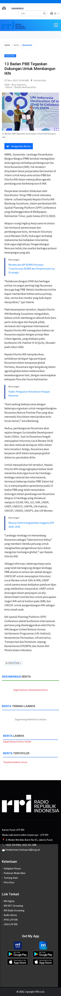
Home (7, 45)
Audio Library (10, 915)
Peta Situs (9, 882)
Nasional (10, 55)
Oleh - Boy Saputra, (15, 84)
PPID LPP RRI (11, 919)
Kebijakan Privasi (12, 868)
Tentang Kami (11, 877)
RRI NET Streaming (13, 905)
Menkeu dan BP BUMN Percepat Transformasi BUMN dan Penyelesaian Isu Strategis (31, 268)
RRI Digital (9, 901)
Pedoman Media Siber (15, 873)
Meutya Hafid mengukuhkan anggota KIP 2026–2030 (31, 524)
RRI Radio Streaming (14, 910)
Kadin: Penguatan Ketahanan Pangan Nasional (29, 393)
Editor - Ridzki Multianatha (20, 87)
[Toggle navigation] (56, 25)
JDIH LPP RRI (11, 924)
